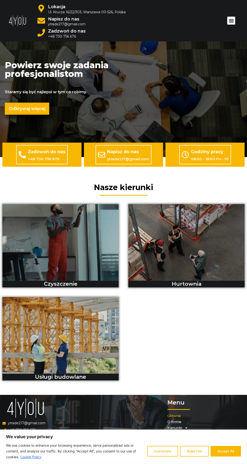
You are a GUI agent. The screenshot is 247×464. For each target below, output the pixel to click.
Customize (162, 451)
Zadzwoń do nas (67, 31)
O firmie (174, 422)
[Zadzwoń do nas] (22, 154)
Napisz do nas (63, 19)
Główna (174, 416)
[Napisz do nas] (101, 154)
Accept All (226, 451)
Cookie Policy (30, 457)
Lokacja (56, 6)
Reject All (194, 451)
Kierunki (174, 428)
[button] (231, 21)
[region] (123, 447)
